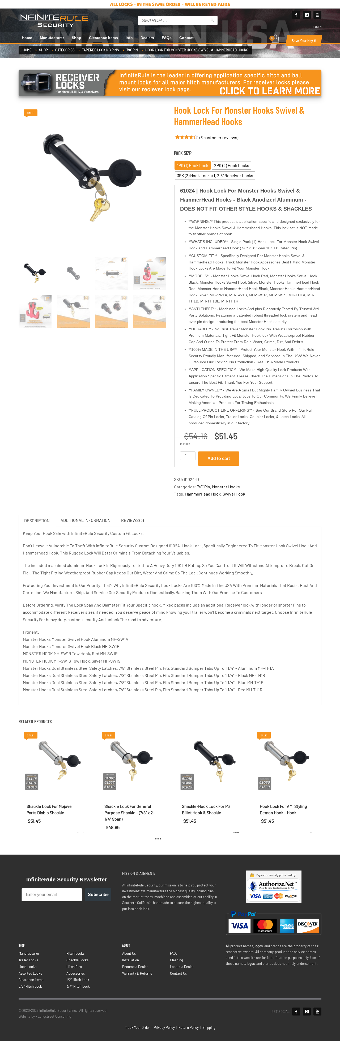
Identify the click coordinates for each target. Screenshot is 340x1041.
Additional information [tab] (85, 520)
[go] (212, 20)
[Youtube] (317, 15)
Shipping (208, 1027)
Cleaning (176, 960)
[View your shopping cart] (275, 39)
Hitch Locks (75, 953)
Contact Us (178, 973)
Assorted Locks (30, 973)
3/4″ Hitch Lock (78, 986)
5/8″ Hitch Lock (30, 986)
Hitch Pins (74, 967)
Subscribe (98, 894)
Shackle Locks (77, 960)
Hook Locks (27, 967)
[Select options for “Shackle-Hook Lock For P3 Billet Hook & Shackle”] (236, 832)
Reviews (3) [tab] (132, 520)
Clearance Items (31, 980)
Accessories (75, 973)
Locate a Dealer (182, 967)
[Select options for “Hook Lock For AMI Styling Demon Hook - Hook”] (313, 832)
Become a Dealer (135, 967)
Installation (130, 960)
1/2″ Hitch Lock (77, 980)
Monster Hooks (226, 486)
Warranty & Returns (137, 973)
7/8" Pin (203, 486)
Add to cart (218, 458)
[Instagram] (307, 15)
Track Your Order (137, 1027)
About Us (129, 953)
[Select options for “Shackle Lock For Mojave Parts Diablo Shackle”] (80, 832)
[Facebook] (296, 15)
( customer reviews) (218, 137)
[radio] (192, 165)
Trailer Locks (28, 960)
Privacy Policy (164, 1027)
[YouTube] (317, 1012)
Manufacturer (29, 953)
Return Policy (188, 1027)
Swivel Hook (234, 493)
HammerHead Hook (203, 493)
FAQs (173, 953)
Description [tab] (37, 520)
